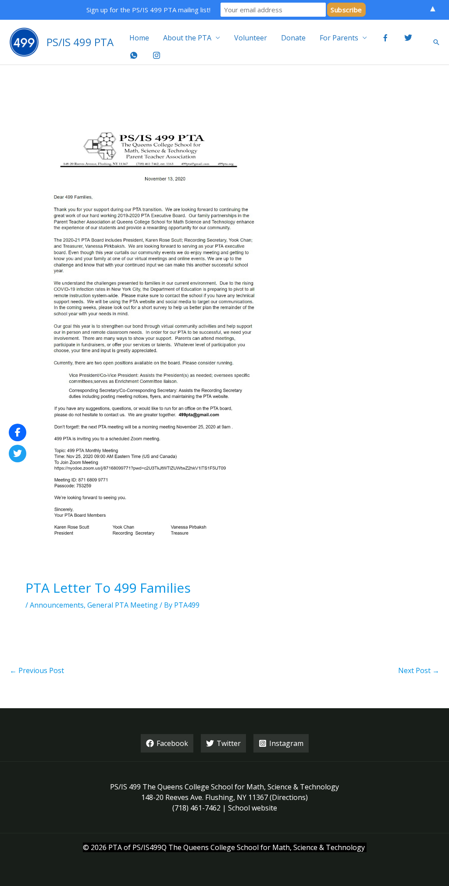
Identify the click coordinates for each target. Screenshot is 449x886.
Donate (293, 38)
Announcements (57, 605)
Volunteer (250, 38)
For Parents (339, 38)
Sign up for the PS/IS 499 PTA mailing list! (148, 9)
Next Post (418, 670)
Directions (289, 797)
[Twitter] (17, 453)
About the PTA (187, 38)
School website (252, 808)
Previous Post (37, 670)
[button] (436, 42)
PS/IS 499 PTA (80, 42)
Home (139, 38)
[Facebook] (17, 432)
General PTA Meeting (122, 605)
